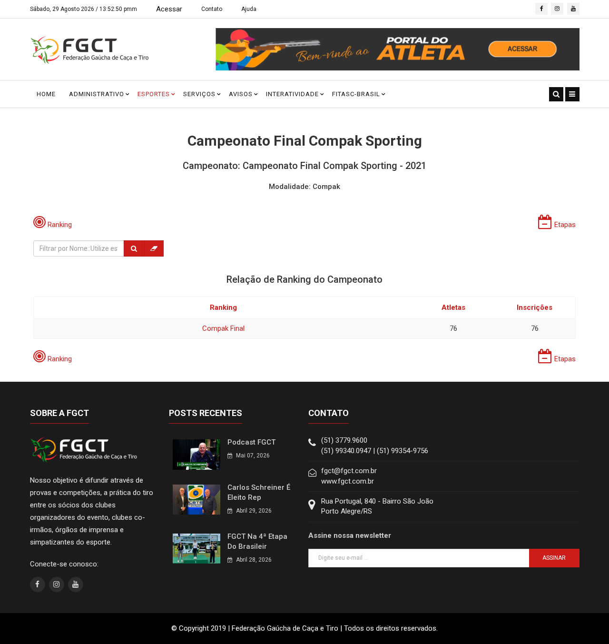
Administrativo (96, 94)
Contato (211, 9)
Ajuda (248, 9)
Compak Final (223, 328)
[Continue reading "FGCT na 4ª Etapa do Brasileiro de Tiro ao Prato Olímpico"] (196, 548)
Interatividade (292, 94)
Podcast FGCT (251, 442)
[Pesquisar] (134, 248)
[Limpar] (154, 248)
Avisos (241, 94)
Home (46, 94)
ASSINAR (554, 558)
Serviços (199, 94)
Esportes (154, 94)
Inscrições (534, 307)
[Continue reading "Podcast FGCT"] (196, 454)
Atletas (453, 307)
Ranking (223, 307)
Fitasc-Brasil (356, 94)
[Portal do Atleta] (398, 49)
